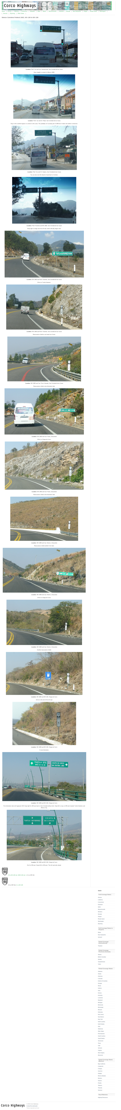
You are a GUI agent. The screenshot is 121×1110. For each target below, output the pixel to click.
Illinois (99, 985)
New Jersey (101, 1014)
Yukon (99, 964)
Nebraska (100, 1012)
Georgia (100, 983)
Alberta (99, 954)
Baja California (101, 1064)
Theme (28, 1108)
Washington (103, 11)
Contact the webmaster (32, 1106)
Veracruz (100, 1090)
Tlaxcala (100, 1087)
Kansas (100, 993)
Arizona (10, 11)
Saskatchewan (101, 961)
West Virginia (101, 1052)
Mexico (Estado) (102, 1075)
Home (3, 11)
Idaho (39, 11)
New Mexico (101, 1017)
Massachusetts (53, 11)
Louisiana (100, 997)
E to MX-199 (19, 885)
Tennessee (100, 1040)
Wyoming (12, 13)
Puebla (99, 1083)
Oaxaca (100, 1080)
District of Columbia (102, 981)
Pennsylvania (101, 1033)
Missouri (100, 1009)
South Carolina (101, 1036)
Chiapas (100, 1068)
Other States (21, 13)
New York (100, 1019)
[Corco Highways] (57, 10)
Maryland (100, 1000)
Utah (99, 1045)
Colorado (100, 978)
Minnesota (100, 1005)
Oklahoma (100, 1028)
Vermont (5, 13)
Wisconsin (100, 1055)
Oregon (86, 11)
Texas (99, 1043)
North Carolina (101, 1021)
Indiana (100, 988)
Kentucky (100, 995)
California (16, 11)
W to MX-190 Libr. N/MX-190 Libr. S (17, 875)
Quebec (100, 959)
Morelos (100, 1078)
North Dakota (101, 1024)
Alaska (99, 973)
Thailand (100, 946)
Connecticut (24, 11)
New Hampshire (77, 11)
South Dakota (101, 1038)
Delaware (32, 11)
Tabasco (100, 1085)
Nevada (68, 11)
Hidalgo (100, 1073)
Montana (61, 11)
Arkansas (100, 976)
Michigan (100, 1002)
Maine (44, 11)
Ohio (99, 1026)
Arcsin (37, 1108)
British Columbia (102, 957)
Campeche (100, 1066)
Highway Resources (103, 1097)
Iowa (99, 990)
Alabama (100, 971)
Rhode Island (93, 11)
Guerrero (100, 1071)
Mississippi (100, 1007)
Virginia (100, 1050)
